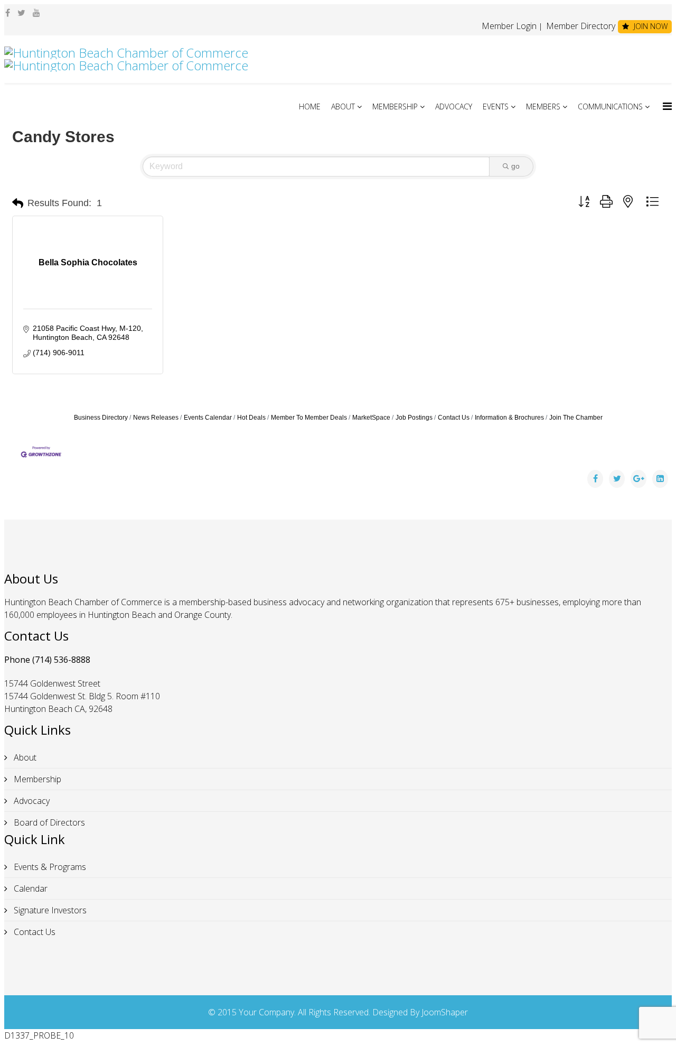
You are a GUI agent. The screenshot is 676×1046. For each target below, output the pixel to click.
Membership (395, 106)
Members (543, 106)
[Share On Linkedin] (660, 479)
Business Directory (101, 417)
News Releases (156, 417)
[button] (17, 203)
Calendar (30, 888)
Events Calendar (208, 417)
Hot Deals (251, 417)
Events (496, 106)
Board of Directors (48, 822)
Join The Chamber (576, 417)
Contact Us (454, 417)
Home (310, 106)
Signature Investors (49, 910)
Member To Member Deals (309, 417)
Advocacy (453, 106)
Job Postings (414, 417)
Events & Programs (49, 867)
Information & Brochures (509, 417)
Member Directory (579, 26)
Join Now (650, 26)
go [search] (515, 166)
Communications (610, 106)
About (343, 106)
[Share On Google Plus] (638, 479)
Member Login (509, 26)
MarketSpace (371, 417)
